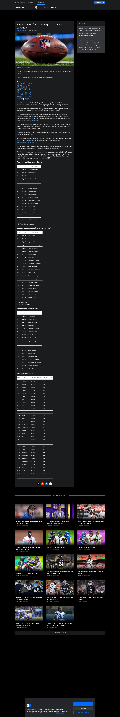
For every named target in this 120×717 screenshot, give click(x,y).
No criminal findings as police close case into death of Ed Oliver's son (89, 48)
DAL (18, 83)
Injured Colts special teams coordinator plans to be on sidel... (29, 522)
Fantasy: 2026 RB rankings (86, 547)
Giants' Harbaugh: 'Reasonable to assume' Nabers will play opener (89, 34)
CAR (22, 87)
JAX (26, 97)
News (53, 7)
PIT (30, 95)
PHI (26, 83)
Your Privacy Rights (83, 712)
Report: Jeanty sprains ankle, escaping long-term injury (90, 598)
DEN (18, 99)
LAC (25, 99)
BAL (18, 95)
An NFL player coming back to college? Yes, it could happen (91, 522)
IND (22, 97)
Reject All (83, 708)
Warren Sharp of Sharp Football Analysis (38, 156)
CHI (18, 85)
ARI (18, 89)
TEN (30, 97)
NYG (22, 83)
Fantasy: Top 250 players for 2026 (27, 573)
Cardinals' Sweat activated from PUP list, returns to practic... (28, 548)
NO (26, 87)
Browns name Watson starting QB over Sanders (90, 572)
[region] (60, 707)
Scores (47, 7)
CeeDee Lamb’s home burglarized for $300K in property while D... (59, 624)
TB (29, 87)
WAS (30, 83)
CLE (26, 95)
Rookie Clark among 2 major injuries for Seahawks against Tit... (29, 598)
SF (29, 89)
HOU (18, 97)
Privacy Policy (60, 713)
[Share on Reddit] (42, 483)
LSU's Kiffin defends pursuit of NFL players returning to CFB (58, 522)
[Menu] (30, 7)
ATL (18, 87)
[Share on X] (38, 483)
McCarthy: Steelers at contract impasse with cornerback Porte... (60, 572)
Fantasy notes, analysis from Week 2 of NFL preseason (60, 598)
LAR (21, 89)
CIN (22, 95)
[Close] (93, 699)
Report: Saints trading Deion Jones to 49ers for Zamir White (28, 624)
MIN (29, 85)
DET (21, 85)
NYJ (29, 93)
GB (26, 85)
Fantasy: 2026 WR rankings (56, 547)
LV (29, 99)
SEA (25, 89)
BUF (18, 93)
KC (22, 99)
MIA (22, 93)
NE (26, 93)
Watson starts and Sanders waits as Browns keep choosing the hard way (89, 29)
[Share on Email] (50, 483)
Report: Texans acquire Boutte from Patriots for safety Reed (89, 39)
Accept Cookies (83, 704)
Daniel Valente (21, 30)
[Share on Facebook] (46, 483)
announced (34, 120)
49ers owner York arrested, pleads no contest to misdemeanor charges (90, 44)
